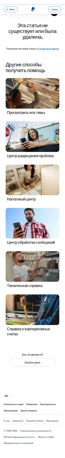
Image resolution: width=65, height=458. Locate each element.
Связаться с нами (14, 404)
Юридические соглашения (18, 442)
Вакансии (18, 420)
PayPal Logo (33, 9)
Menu (12, 9)
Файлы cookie (46, 436)
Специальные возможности (35, 430)
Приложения (11, 410)
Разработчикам (34, 420)
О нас (7, 420)
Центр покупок (29, 410)
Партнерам (52, 420)
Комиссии (32, 404)
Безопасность (48, 404)
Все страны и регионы (6, 396)
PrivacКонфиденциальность (19, 436)
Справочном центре (48, 48)
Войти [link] (54, 9)
